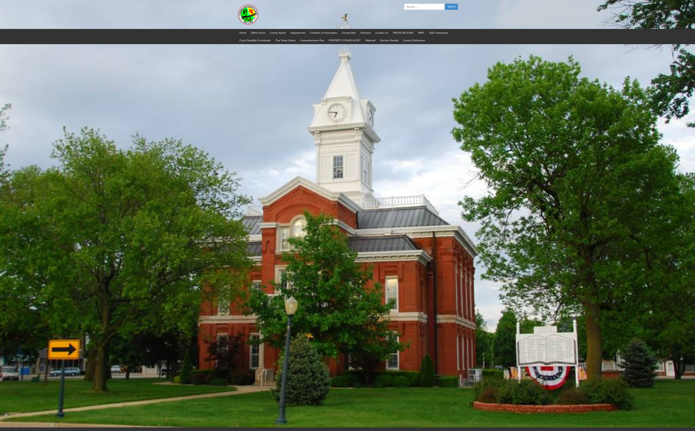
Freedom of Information (323, 32)
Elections (366, 32)
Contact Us (382, 32)
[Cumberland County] (248, 14)
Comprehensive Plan (312, 40)
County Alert (349, 32)
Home (242, 32)
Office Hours (258, 32)
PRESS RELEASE (403, 32)
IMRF (421, 32)
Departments (297, 32)
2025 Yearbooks (438, 32)
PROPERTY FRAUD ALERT (345, 40)
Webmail (370, 40)
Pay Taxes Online (286, 40)
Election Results (389, 40)
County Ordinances (414, 40)
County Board (278, 32)
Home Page (257, 54)
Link (242, 68)
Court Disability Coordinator (255, 40)
